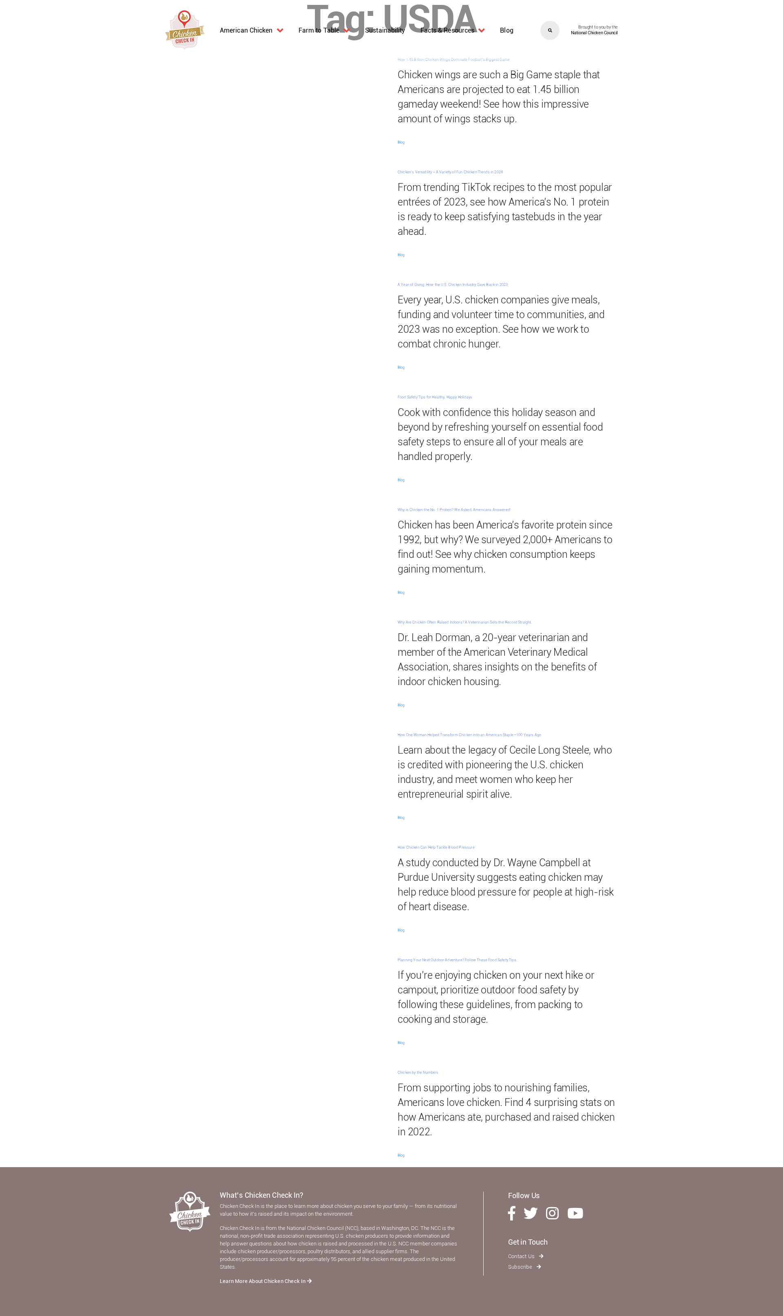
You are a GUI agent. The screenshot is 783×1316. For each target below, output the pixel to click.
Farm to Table (319, 30)
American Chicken (246, 30)
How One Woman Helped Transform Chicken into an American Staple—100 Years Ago (469, 735)
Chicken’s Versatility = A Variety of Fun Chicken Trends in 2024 (450, 172)
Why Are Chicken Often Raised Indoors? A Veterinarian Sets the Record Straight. (465, 622)
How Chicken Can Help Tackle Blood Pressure (436, 847)
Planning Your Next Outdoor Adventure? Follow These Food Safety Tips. (457, 960)
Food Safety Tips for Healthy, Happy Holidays (435, 397)
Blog (506, 30)
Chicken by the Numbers (418, 1072)
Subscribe (520, 1267)
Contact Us (522, 1256)
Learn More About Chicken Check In (263, 1281)
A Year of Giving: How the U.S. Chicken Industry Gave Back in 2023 (453, 285)
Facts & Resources (447, 30)
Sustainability (385, 30)
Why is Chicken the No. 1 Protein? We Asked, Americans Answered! (454, 510)
